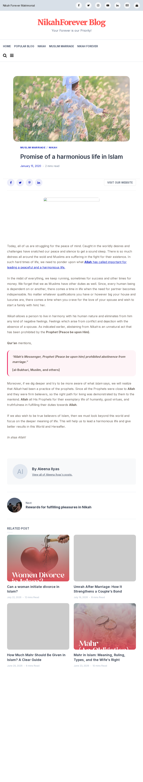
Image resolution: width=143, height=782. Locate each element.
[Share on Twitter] (20, 182)
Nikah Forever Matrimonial (19, 5)
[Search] (5, 55)
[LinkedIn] (117, 5)
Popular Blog (24, 46)
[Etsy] (137, 5)
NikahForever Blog (71, 22)
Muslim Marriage (61, 46)
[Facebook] (79, 5)
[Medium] (127, 5)
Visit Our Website (120, 182)
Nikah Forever (87, 46)
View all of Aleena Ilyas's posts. (52, 474)
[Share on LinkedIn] (38, 182)
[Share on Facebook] (11, 182)
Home (7, 46)
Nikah (42, 46)
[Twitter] (88, 5)
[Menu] (12, 55)
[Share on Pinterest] (29, 182)
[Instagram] (98, 5)
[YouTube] (108, 5)
